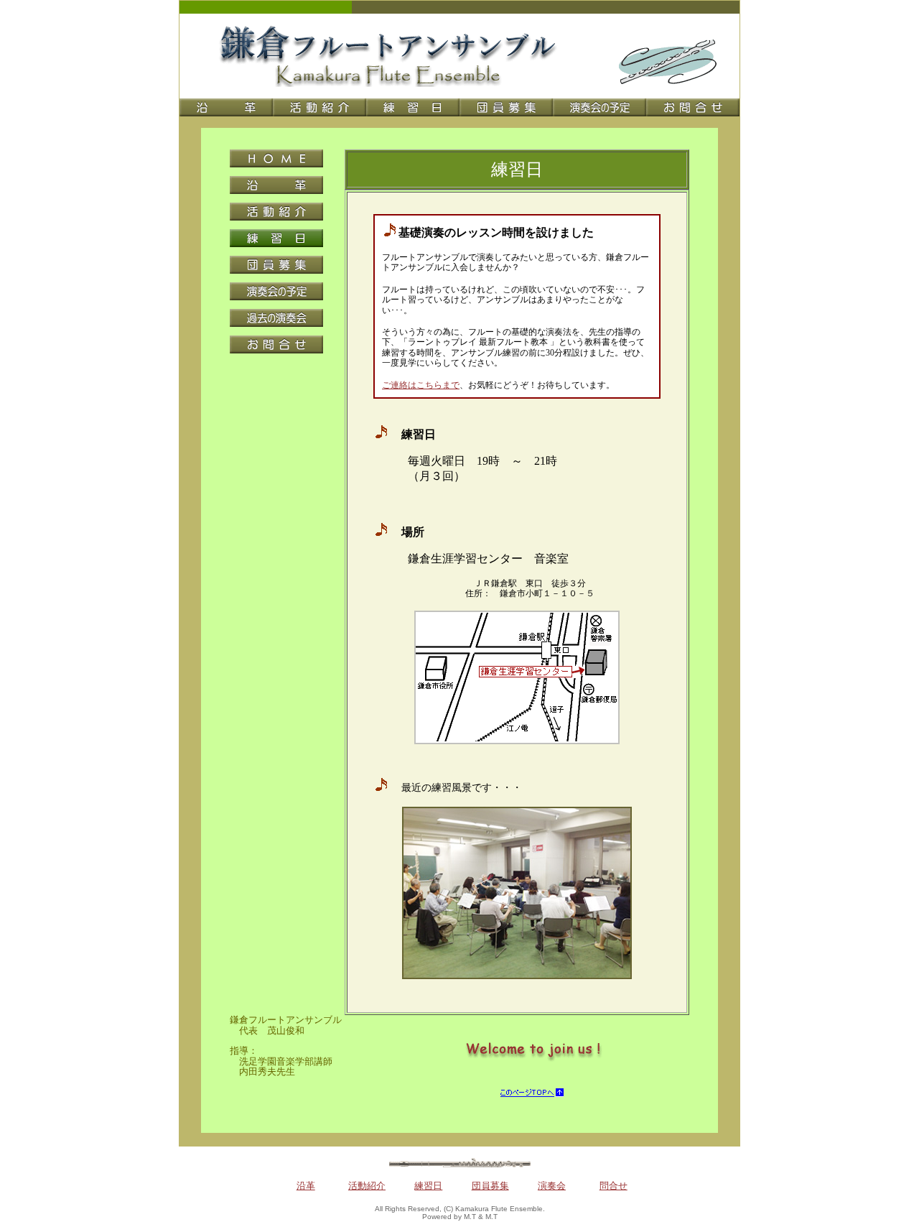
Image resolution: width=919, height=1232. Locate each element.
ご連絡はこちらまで (421, 385)
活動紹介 (367, 1185)
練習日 (428, 1185)
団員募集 (490, 1185)
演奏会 (552, 1185)
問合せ (614, 1185)
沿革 (306, 1185)
